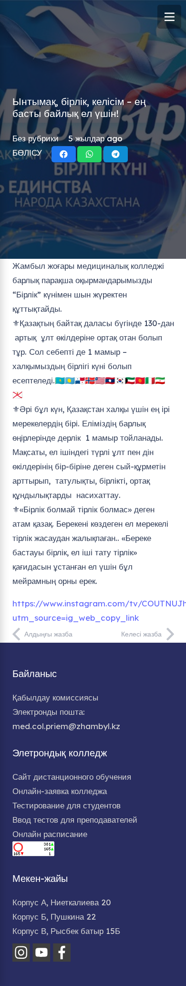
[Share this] (64, 154)
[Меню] (169, 17)
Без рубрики (35, 138)
